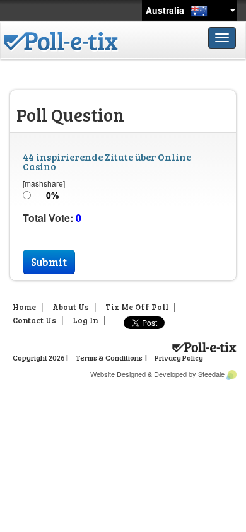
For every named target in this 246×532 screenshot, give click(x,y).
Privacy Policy (179, 357)
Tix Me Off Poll (136, 307)
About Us (70, 307)
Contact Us (34, 320)
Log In (85, 320)
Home (24, 307)
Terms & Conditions (109, 357)
